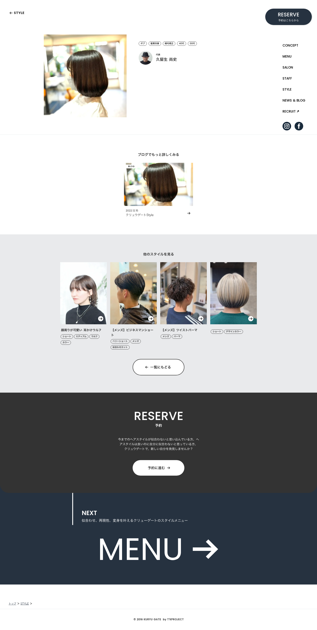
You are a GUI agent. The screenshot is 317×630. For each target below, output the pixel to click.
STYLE (24, 603)
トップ (12, 603)
